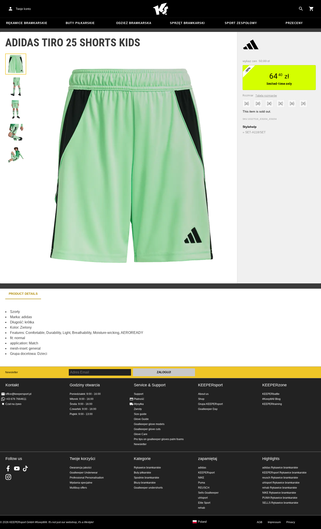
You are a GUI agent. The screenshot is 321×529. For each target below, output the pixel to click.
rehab (201, 507)
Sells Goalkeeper (208, 492)
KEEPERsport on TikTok (25, 468)
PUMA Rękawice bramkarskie (279, 497)
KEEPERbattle (271, 393)
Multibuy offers (78, 487)
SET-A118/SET (255, 132)
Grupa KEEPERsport (210, 404)
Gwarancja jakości (80, 467)
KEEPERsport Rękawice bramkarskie (284, 472)
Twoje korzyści (82, 458)
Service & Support (150, 385)
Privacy (290, 522)
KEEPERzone (274, 385)
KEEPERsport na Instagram (8, 477)
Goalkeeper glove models (149, 424)
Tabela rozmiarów (266, 95)
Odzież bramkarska (133, 23)
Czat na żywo (13, 404)
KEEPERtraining (272, 404)
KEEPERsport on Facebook (8, 468)
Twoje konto (23, 8)
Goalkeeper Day (207, 409)
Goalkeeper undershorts (148, 487)
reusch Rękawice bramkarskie (280, 477)
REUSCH (203, 487)
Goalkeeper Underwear (84, 472)
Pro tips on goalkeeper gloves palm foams (159, 439)
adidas (202, 467)
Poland (202, 521)
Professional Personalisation (87, 477)
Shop (201, 399)
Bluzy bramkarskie (145, 482)
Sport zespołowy (241, 23)
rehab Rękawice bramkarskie (279, 487)
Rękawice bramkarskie (26, 23)
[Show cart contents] (311, 8)
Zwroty (138, 409)
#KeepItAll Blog (271, 399)
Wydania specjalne (81, 482)
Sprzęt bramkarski (187, 23)
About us (203, 393)
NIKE (201, 477)
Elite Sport (204, 502)
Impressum (274, 522)
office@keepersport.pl (18, 393)
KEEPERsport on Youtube (17, 468)
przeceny (294, 23)
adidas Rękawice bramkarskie (280, 467)
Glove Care (140, 434)
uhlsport (203, 497)
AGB (259, 522)
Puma (201, 482)
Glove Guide (141, 419)
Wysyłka (139, 404)
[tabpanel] (76, 332)
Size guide (140, 414)
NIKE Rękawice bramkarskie (279, 492)
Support (138, 393)
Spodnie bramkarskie (146, 477)
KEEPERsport (210, 385)
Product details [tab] (23, 293)
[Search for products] (301, 8)
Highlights (271, 458)
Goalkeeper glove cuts (147, 429)
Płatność (139, 399)
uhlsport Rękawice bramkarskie (281, 482)
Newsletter (11, 372)
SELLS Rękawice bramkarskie (280, 502)
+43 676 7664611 (15, 399)
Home (160, 9)
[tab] (15, 64)
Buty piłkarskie (80, 23)
